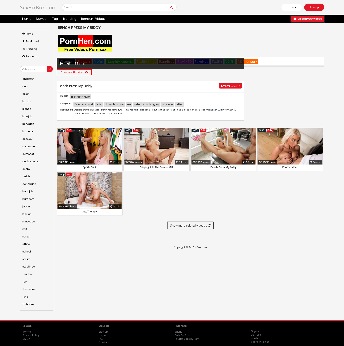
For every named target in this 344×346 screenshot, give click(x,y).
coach (147, 104)
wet (90, 104)
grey (156, 104)
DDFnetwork (247, 61)
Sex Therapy (89, 211)
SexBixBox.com (38, 7)
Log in (102, 335)
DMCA (26, 339)
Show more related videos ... (189, 225)
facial (98, 104)
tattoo (179, 104)
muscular (167, 104)
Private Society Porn (187, 339)
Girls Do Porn (182, 335)
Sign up (314, 7)
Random (31, 56)
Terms (27, 331)
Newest (41, 19)
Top (55, 19)
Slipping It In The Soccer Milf (156, 167)
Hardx (254, 338)
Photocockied (290, 167)
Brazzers (80, 104)
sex (129, 104)
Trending (70, 19)
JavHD (179, 331)
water (137, 104)
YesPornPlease (260, 342)
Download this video (73, 72)
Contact (104, 342)
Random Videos (93, 19)
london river (81, 97)
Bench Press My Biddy (223, 167)
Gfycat (255, 331)
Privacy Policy (31, 335)
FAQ (101, 339)
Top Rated (32, 41)
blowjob (109, 104)
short (120, 104)
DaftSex (256, 335)
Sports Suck (89, 167)
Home (26, 19)
